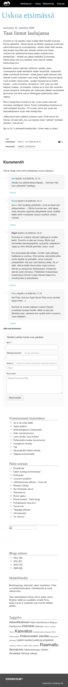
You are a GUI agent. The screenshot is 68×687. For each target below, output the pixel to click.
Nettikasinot (26, 3)
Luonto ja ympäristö (42, 640)
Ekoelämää (18, 468)
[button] (33, 3)
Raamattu (49, 644)
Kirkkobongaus (14, 636)
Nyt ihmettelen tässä (23, 489)
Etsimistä (28, 626)
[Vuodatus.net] (14, 679)
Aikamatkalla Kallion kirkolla (26, 450)
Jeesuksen (18, 123)
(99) (17, 568)
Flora (14, 200)
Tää (15, 447)
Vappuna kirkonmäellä (23, 454)
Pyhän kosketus (33, 646)
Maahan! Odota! (21, 485)
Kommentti (11, 373)
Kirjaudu (61, 3)
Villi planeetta (19, 513)
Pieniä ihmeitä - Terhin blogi (26, 499)
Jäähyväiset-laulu (11, 116)
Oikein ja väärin (22, 646)
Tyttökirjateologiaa (32, 650)
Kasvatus (23, 631)
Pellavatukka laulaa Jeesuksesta (29, 440)
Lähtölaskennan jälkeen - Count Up (30, 482)
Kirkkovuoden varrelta (34, 636)
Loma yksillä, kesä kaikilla (26, 436)
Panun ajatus (19, 496)
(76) (17, 565)
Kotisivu (31, 363)
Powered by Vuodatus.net (52, 683)
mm (13, 178)
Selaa (38, 3)
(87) (17, 561)
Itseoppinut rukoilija (22, 443)
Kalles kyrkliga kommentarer (27, 472)
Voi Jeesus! (19, 516)
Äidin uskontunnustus (23, 433)
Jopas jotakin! (20, 426)
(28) (17, 558)
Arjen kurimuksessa (40, 622)
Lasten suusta (24, 640)
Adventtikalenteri (19, 622)
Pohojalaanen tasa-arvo (24, 503)
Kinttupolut (18, 475)
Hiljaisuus (39, 626)
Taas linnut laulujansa (26, 33)
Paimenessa (19, 492)
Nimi (9, 342)
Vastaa (13, 192)
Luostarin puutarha (22, 478)
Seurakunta (16, 649)
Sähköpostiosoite (23, 352)
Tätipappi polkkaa (21, 510)
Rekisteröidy (48, 3)
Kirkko (54, 632)
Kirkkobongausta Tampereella (27, 430)
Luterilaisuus (12, 646)
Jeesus (46, 626)
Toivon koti (18, 506)
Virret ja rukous (26, 147)
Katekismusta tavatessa (42, 632)
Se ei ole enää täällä (23, 423)
